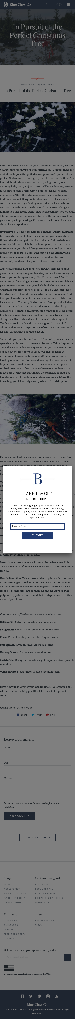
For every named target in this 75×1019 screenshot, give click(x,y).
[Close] (71, 465)
